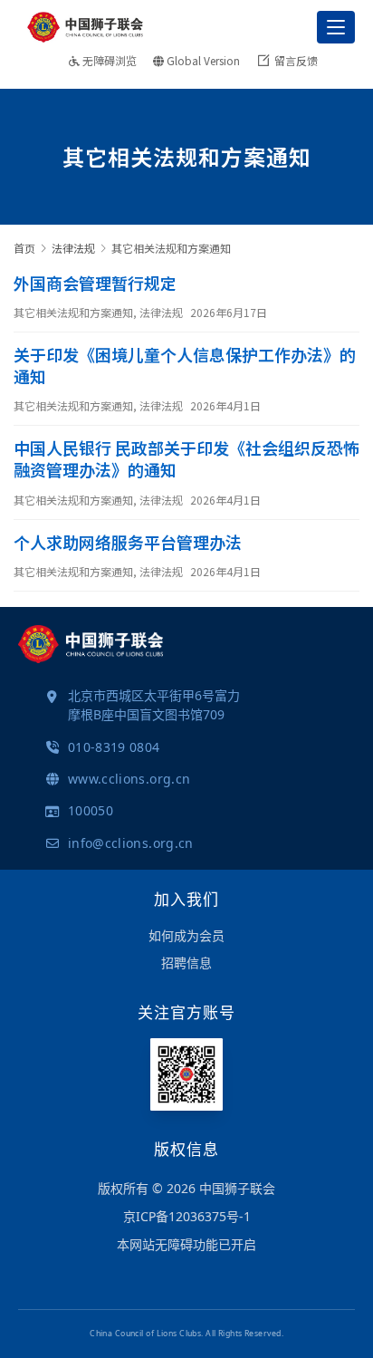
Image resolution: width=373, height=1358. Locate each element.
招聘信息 (186, 962)
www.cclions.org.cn (129, 778)
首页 (24, 247)
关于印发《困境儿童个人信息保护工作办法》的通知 (185, 365)
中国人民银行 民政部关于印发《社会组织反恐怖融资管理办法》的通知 (186, 458)
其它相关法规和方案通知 (73, 312)
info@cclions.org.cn (131, 843)
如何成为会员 (186, 935)
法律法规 (161, 312)
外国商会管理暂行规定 (95, 283)
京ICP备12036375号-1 (187, 1216)
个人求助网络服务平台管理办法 (128, 542)
